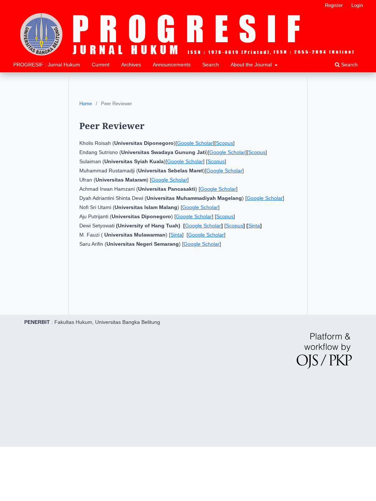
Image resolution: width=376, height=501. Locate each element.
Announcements (172, 64)
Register (334, 5)
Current (100, 64)
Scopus (224, 143)
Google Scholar (195, 143)
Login (357, 5)
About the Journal (252, 64)
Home (85, 103)
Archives (131, 64)
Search (210, 64)
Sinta (254, 225)
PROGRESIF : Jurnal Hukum (46, 64)
